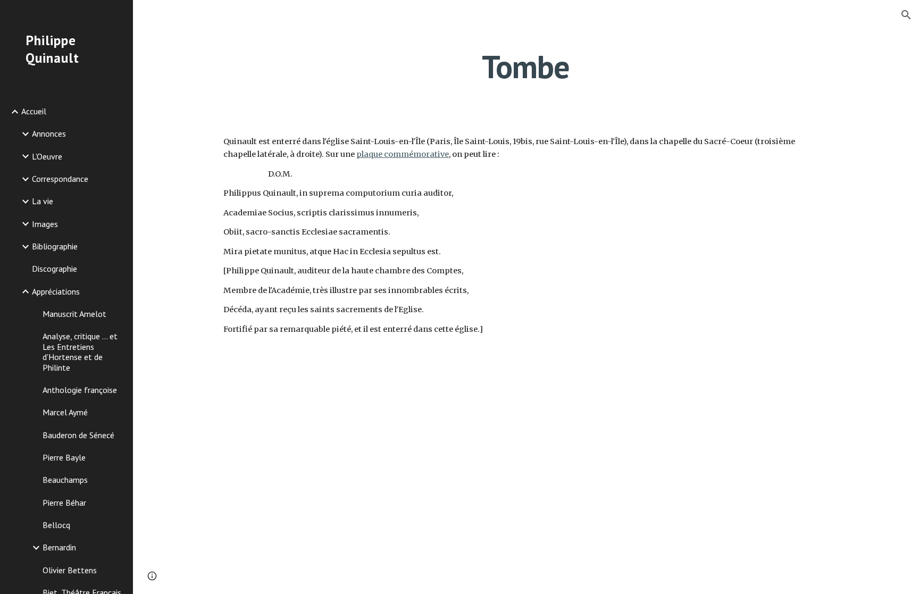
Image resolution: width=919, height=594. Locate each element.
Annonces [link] (49, 133)
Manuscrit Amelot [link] (74, 313)
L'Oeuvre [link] (47, 156)
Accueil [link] (33, 111)
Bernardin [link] (59, 547)
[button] (906, 15)
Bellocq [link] (56, 525)
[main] (526, 66)
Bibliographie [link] (55, 246)
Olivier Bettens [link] (70, 570)
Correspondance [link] (60, 178)
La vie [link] (42, 201)
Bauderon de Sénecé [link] (78, 435)
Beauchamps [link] (65, 479)
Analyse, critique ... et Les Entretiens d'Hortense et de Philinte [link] (80, 351)
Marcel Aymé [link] (65, 412)
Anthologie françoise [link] (80, 389)
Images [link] (45, 224)
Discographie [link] (54, 268)
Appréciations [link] (56, 291)
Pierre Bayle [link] (64, 457)
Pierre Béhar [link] (64, 502)
